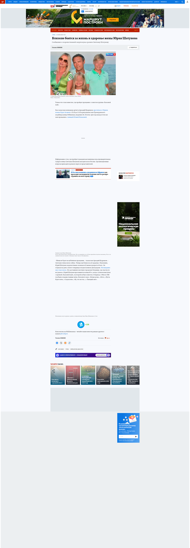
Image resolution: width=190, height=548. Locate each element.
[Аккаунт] (187, 2)
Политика (33, 2)
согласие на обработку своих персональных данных (126, 440)
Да (82, 11)
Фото (10, 2)
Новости (60, 30)
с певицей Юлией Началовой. (77, 117)
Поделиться (133, 47)
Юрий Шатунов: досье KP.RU (77, 349)
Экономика (50, 2)
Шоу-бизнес (61, 349)
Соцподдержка (80, 2)
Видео (16, 2)
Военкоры (74, 30)
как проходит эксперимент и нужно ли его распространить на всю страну (89, 174)
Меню (2, 2)
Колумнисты (102, 2)
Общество (41, 2)
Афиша (127, 30)
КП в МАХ (91, 30)
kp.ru (108, 338)
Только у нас (67, 30)
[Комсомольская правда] (59, 5)
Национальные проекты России (129, 2)
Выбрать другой (88, 11)
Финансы (164, 2)
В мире (58, 2)
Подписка (135, 6)
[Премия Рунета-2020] (73, 6)
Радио (119, 6)
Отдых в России (98, 30)
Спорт (94, 2)
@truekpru (64, 334)
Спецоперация (23, 2)
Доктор (156, 2)
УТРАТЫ (67, 349)
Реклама (126, 6)
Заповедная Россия (109, 30)
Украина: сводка (83, 30)
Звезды (64, 2)
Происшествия (113, 2)
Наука (89, 2)
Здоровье (71, 2)
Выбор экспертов (147, 2)
